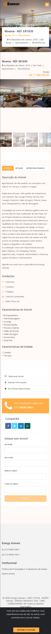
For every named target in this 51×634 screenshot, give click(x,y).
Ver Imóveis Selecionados (19, 389)
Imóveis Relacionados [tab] (35, 168)
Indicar (25, 498)
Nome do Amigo (11, 471)
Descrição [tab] (8, 168)
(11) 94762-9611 (12, 549)
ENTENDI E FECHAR (26, 630)
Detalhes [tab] (19, 168)
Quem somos (8, 573)
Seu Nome (8, 444)
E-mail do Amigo (11, 484)
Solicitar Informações (17, 382)
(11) (24, 407)
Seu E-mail (9, 458)
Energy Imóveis (17, 598)
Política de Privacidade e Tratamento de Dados (24, 569)
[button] (48, 105)
